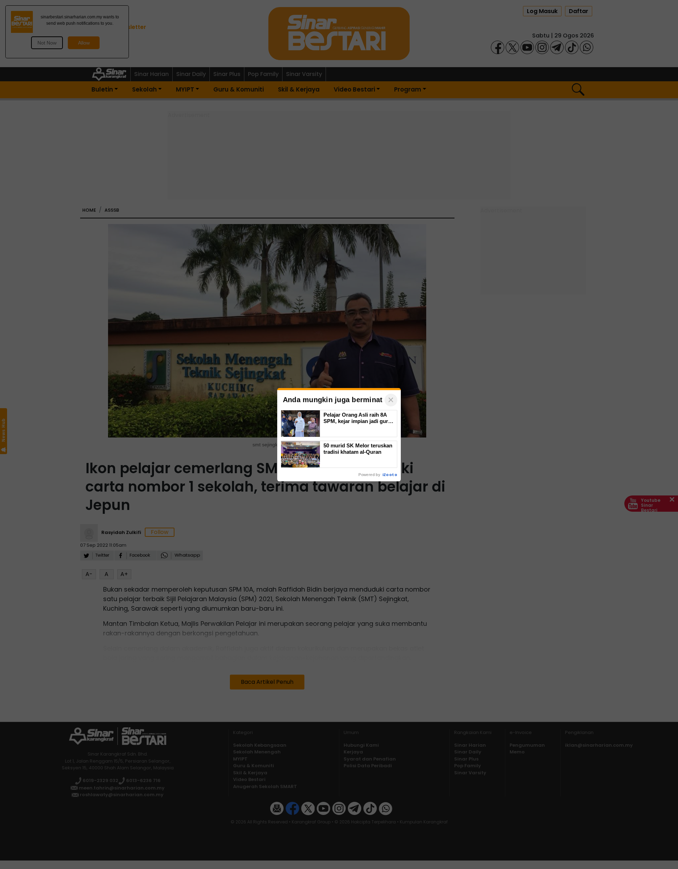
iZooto (389, 474)
